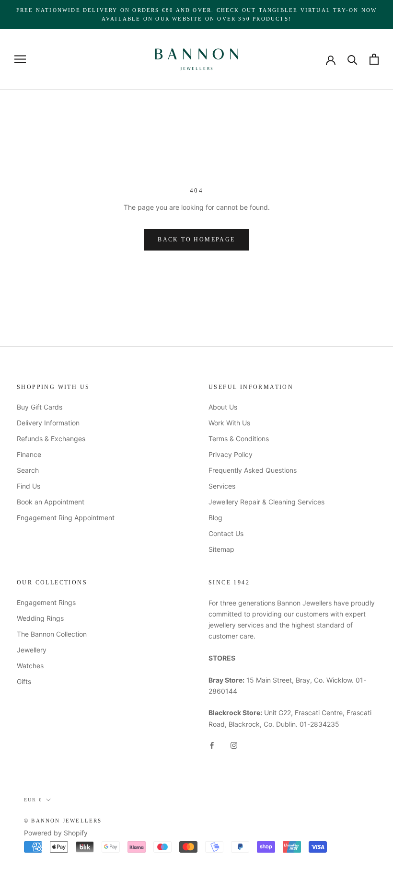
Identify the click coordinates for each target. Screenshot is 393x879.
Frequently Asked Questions (252, 470)
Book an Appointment (50, 502)
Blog (215, 518)
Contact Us (225, 533)
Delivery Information (48, 423)
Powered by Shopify (56, 833)
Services (221, 486)
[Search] (352, 59)
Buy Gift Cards (39, 407)
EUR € (33, 799)
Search (28, 470)
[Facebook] (211, 744)
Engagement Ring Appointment (66, 518)
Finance (29, 454)
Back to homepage (196, 239)
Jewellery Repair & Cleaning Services (266, 502)
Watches (30, 666)
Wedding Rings (40, 618)
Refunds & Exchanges (51, 438)
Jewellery (31, 650)
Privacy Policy (230, 454)
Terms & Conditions (238, 438)
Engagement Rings (46, 602)
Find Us (28, 486)
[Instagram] (234, 744)
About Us (222, 407)
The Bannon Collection (52, 634)
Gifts (24, 681)
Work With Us (229, 423)
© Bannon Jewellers (63, 820)
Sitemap (221, 549)
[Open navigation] (20, 59)
